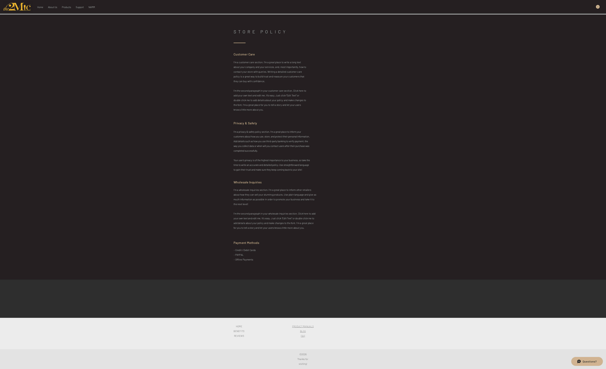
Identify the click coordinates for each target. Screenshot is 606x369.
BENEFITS (239, 331)
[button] (79, 7)
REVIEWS (239, 335)
